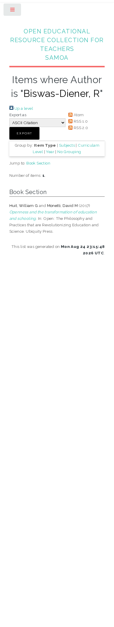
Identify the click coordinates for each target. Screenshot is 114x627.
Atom (78, 114)
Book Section (38, 163)
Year (50, 151)
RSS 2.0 (80, 127)
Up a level (23, 108)
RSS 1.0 (80, 121)
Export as (18, 114)
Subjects (67, 145)
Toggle (12, 11)
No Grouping (69, 151)
